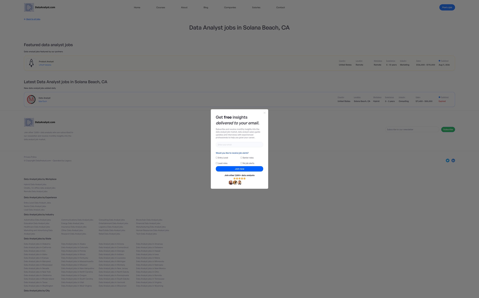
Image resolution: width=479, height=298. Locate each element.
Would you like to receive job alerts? (232, 153)
